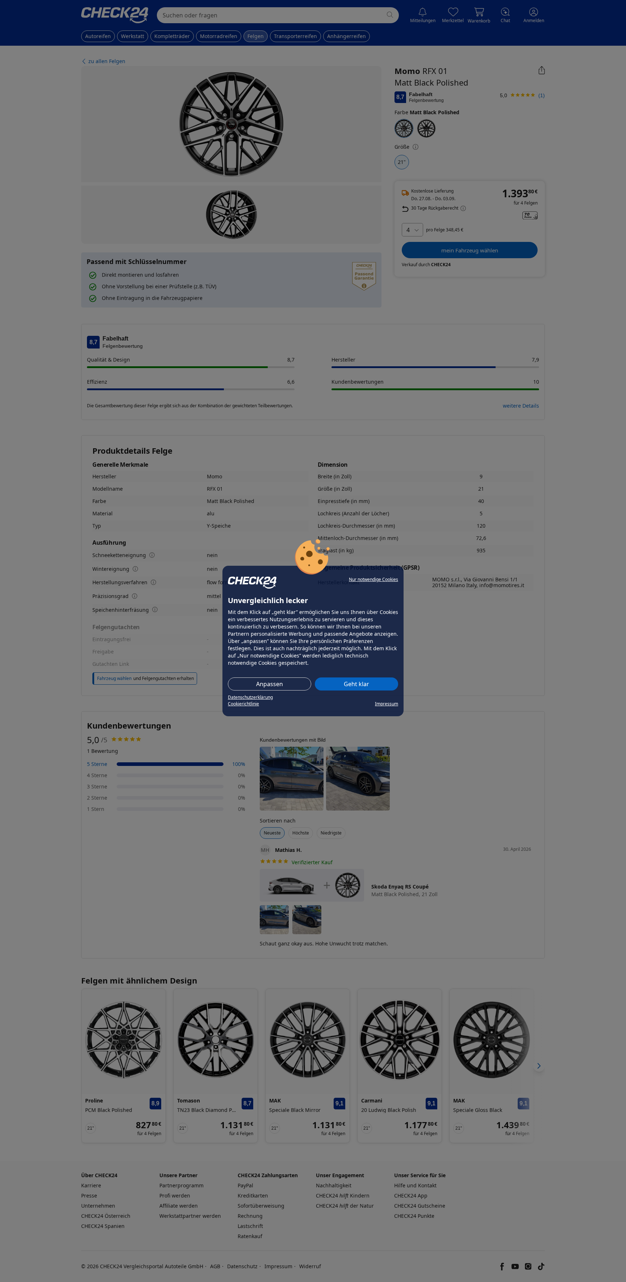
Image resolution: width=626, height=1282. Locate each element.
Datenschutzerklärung (250, 697)
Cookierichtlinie (243, 704)
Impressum (386, 704)
